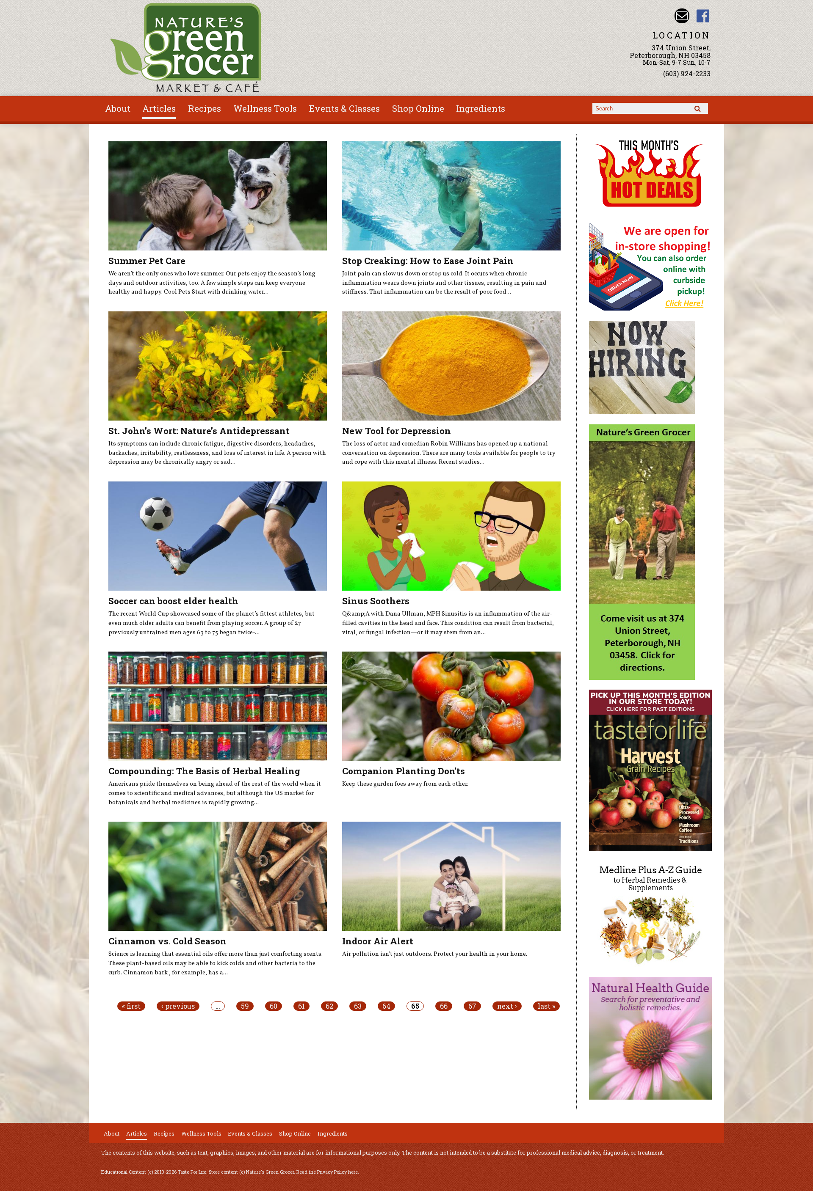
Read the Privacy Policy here (327, 1172)
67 (472, 1006)
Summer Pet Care (146, 261)
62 (329, 1006)
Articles (159, 108)
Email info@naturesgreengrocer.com (682, 15)
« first (131, 1006)
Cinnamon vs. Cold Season (167, 941)
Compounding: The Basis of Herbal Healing (204, 771)
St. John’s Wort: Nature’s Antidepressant (199, 431)
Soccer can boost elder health (173, 601)
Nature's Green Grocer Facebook (703, 15)
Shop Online (418, 108)
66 (444, 1006)
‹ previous (178, 1006)
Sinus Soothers (375, 601)
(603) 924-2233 (687, 73)
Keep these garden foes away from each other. (405, 784)
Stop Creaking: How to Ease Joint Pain (428, 261)
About (117, 108)
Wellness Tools (265, 108)
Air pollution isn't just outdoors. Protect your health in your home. (434, 954)
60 (273, 1006)
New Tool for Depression (396, 431)
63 (358, 1006)
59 (245, 1006)
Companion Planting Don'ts (403, 771)
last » (546, 1006)
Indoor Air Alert (377, 941)
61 (301, 1006)
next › (507, 1006)
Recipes (204, 108)
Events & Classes (344, 108)
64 (386, 1006)
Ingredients (480, 108)
